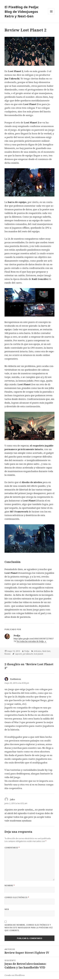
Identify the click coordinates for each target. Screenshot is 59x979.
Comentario (12, 847)
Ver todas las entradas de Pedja (30, 641)
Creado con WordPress (15, 975)
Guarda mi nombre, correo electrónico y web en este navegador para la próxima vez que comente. (29, 928)
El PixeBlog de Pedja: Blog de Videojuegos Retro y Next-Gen (22, 11)
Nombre (10, 885)
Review (7, 654)
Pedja (26, 651)
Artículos (37, 651)
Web (7, 909)
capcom (18, 654)
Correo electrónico (17, 897)
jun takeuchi (28, 654)
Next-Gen (46, 651)
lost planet (38, 654)
